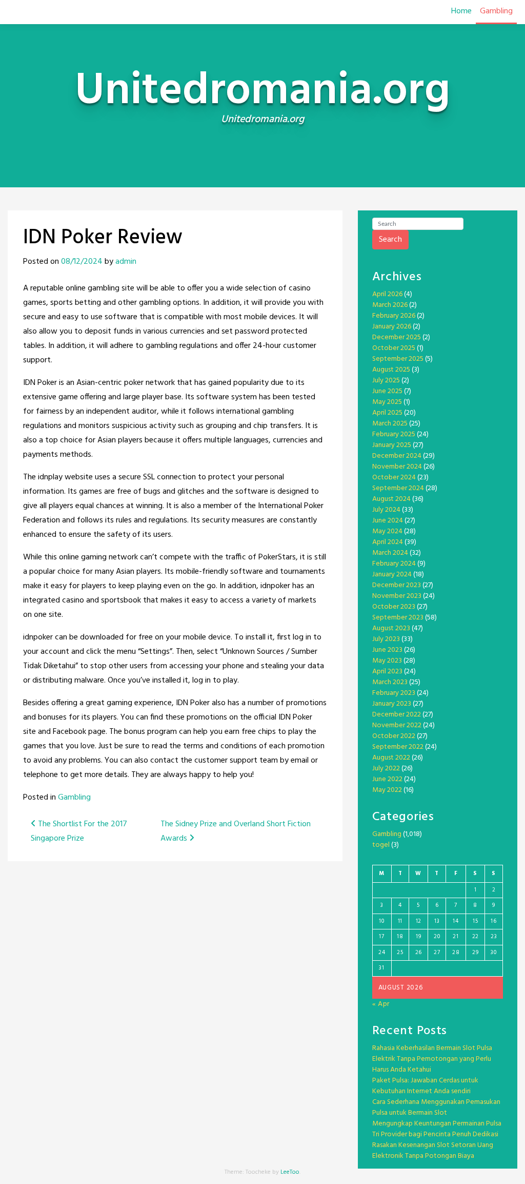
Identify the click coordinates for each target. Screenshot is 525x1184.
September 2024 (398, 488)
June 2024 (387, 521)
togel (381, 845)
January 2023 (391, 704)
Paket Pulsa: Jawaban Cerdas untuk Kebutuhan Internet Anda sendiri (425, 1086)
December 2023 (396, 585)
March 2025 (390, 424)
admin (125, 261)
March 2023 (390, 682)
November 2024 (397, 467)
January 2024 (392, 574)
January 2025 (391, 445)
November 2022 (396, 725)
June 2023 (387, 650)
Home (461, 11)
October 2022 (393, 736)
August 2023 (391, 628)
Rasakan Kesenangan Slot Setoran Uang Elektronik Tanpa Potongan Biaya (432, 1150)
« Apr (381, 1004)
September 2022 (397, 747)
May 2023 (387, 661)
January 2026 (391, 327)
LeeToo (289, 1172)
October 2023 (393, 607)
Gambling (496, 11)
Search (390, 239)
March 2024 (390, 553)
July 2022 (386, 768)
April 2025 (387, 413)
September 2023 (397, 618)
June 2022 (387, 779)
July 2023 (386, 639)
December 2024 (396, 456)
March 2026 (390, 305)
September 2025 (397, 359)
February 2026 (393, 316)
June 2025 (387, 391)
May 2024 (387, 531)
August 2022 (391, 758)
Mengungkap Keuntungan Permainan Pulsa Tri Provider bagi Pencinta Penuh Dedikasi (436, 1129)
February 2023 (393, 693)
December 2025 (396, 337)
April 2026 (387, 294)
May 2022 (387, 790)
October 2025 (393, 348)
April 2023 (387, 671)
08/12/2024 (82, 261)
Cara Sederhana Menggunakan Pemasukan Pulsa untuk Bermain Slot (436, 1107)
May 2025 (387, 402)
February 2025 (393, 434)
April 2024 (387, 542)
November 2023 (396, 596)
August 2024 (391, 499)
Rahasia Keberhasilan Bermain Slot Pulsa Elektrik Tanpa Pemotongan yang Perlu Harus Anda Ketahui (432, 1059)
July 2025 (386, 380)
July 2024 (386, 510)
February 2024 (394, 564)
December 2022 (396, 715)
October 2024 (394, 477)
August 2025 (391, 370)
